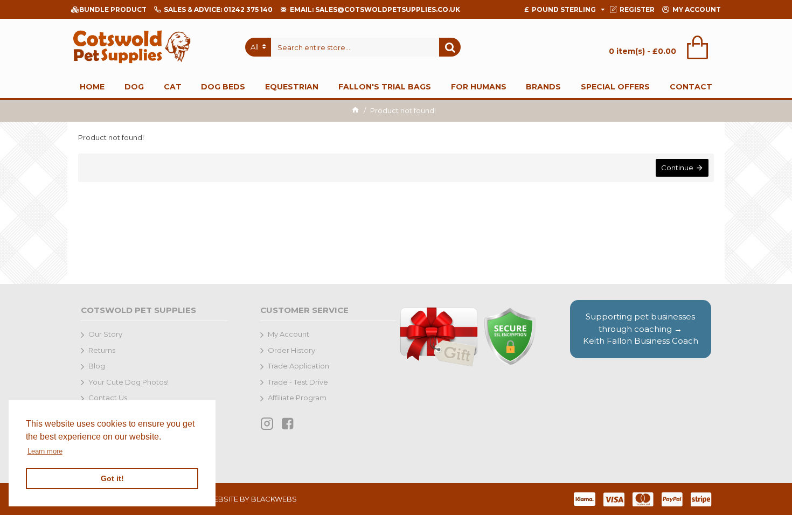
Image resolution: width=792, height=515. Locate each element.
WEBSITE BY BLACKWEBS (251, 499)
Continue (677, 167)
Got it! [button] (112, 478)
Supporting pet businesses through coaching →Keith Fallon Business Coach (640, 328)
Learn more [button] (44, 451)
